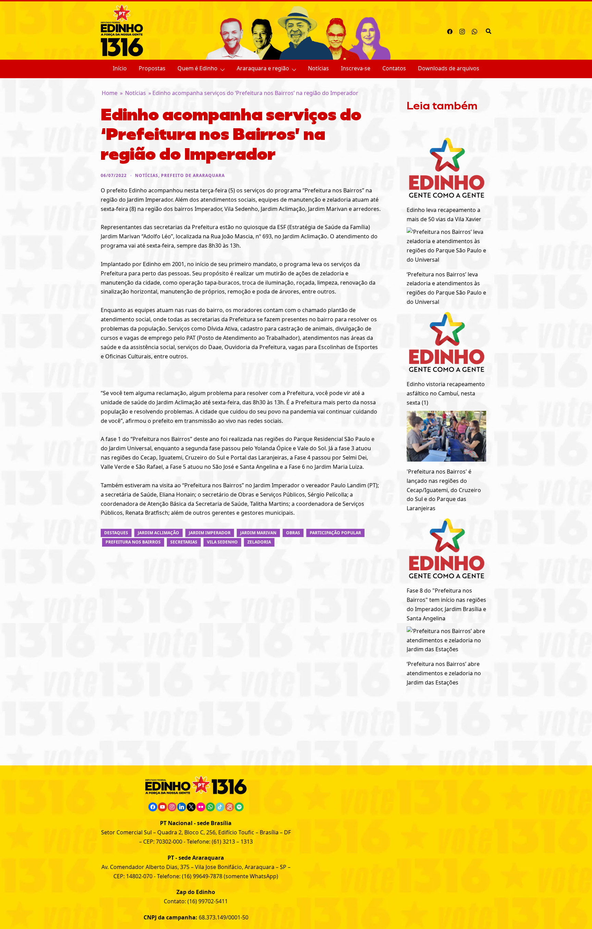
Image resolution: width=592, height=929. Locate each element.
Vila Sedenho (222, 542)
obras (293, 533)
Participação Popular (335, 533)
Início (120, 68)
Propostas (152, 68)
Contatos (394, 68)
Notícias (318, 68)
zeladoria (259, 542)
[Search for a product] (488, 30)
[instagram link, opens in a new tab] (462, 30)
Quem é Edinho (197, 68)
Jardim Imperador (210, 533)
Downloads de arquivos (448, 68)
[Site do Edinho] (122, 30)
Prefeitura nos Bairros (133, 542)
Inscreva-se (355, 68)
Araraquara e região (263, 68)
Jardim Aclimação (158, 533)
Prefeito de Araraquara (193, 175)
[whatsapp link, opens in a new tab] (474, 30)
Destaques (116, 533)
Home (110, 93)
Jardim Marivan (258, 533)
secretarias (183, 542)
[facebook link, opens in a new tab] (450, 30)
